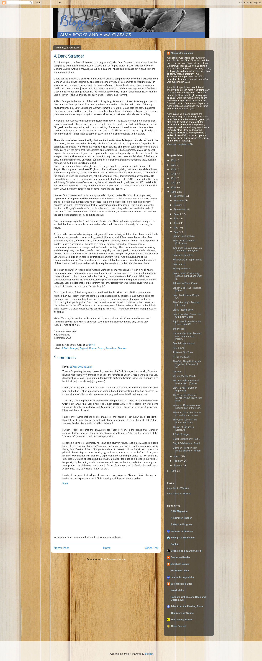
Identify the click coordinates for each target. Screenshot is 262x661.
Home (107, 547)
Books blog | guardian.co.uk (186, 550)
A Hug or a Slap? (181, 357)
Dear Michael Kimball (184, 343)
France (92, 348)
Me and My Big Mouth (184, 376)
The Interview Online (182, 613)
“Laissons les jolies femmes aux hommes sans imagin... (187, 336)
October (178, 205)
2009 (173, 192)
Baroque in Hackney (182, 531)
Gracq (101, 348)
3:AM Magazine (179, 511)
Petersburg (178, 348)
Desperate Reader (180, 557)
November (179, 200)
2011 (173, 183)
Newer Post (61, 547)
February (178, 460)
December (179, 196)
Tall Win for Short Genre (185, 283)
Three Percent (178, 626)
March (177, 456)
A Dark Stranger (70, 348)
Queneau (177, 371)
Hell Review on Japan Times (187, 259)
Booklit (175, 544)
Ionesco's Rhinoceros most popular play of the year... (187, 406)
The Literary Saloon (181, 619)
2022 (173, 160)
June (176, 223)
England (83, 348)
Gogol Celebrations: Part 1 (186, 443)
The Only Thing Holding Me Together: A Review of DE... (187, 364)
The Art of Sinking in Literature (183, 428)
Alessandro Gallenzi (182, 53)
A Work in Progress (181, 524)
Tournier (122, 348)
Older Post (151, 547)
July (176, 218)
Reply (65, 483)
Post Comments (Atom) (113, 559)
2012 (173, 178)
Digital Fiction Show (183, 309)
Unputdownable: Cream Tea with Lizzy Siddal (187, 315)
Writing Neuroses (181, 268)
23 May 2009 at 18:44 (81, 366)
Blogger (149, 653)
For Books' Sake (180, 570)
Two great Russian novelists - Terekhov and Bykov (187, 249)
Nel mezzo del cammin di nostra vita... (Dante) (186, 382)
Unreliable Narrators (183, 255)
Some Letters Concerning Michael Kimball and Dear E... (187, 276)
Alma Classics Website (179, 493)
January (178, 465)
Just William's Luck (181, 583)
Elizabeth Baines (180, 564)
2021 (173, 165)
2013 (173, 174)
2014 (173, 169)
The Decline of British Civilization (184, 242)
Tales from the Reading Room (187, 606)
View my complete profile (180, 144)
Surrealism (111, 348)
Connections (179, 264)
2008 (173, 471)
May (176, 227)
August (178, 214)
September (180, 209)
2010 (173, 187)
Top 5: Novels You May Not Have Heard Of (187, 323)
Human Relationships (184, 236)
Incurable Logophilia (182, 577)
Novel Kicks (177, 590)
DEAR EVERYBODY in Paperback (185, 389)
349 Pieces (178, 328)
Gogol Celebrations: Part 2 (186, 439)
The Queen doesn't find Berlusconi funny (185, 421)
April (176, 232)
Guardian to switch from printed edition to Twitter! (187, 449)
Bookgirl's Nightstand (183, 537)
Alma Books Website (178, 488)
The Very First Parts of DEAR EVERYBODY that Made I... (187, 398)
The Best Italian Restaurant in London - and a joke (187, 414)
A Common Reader (181, 518)
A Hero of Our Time (183, 352)
